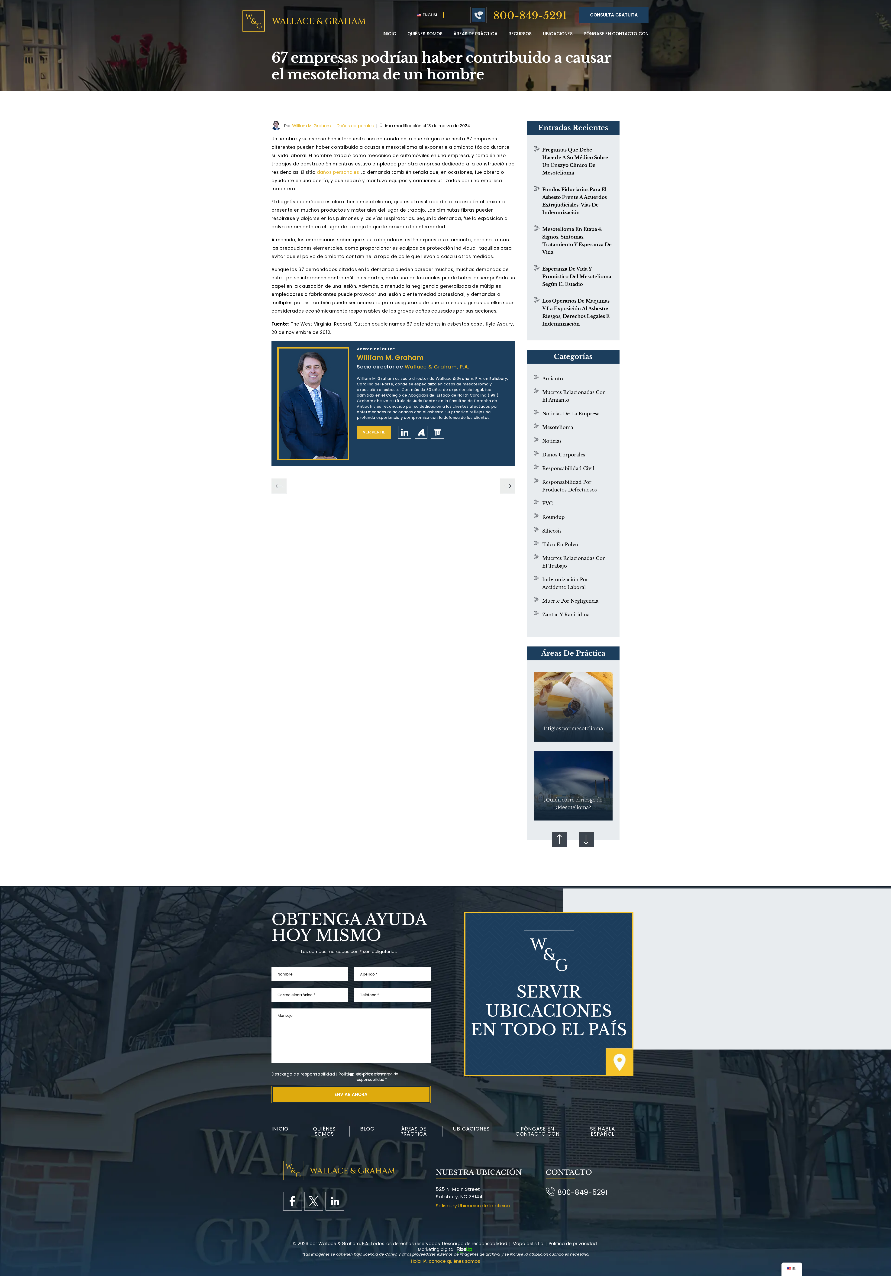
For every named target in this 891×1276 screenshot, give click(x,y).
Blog (367, 1128)
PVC (547, 503)
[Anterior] (279, 486)
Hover (573, 707)
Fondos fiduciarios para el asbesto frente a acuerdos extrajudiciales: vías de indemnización (574, 201)
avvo (421, 432)
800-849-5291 (530, 15)
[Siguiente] (507, 486)
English (430, 15)
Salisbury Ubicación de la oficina (473, 1205)
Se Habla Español (602, 1131)
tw (313, 1201)
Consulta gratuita (614, 15)
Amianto (552, 378)
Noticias (552, 441)
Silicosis (552, 531)
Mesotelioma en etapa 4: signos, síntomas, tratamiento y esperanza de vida (577, 240)
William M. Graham (311, 126)
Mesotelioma (557, 427)
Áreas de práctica (475, 34)
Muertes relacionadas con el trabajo (574, 562)
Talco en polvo (560, 544)
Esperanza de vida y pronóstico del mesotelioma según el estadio (576, 276)
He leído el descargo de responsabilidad (376, 1076)
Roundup (553, 517)
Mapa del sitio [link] (528, 1243)
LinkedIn (404, 432)
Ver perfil (374, 432)
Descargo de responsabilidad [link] (474, 1243)
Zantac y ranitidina (566, 614)
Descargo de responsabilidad (303, 1074)
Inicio (389, 34)
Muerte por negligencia (570, 601)
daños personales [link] (338, 172)
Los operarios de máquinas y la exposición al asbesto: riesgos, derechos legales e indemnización (576, 312)
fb (292, 1201)
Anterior (559, 839)
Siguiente (586, 839)
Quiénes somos (324, 1131)
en (334, 1201)
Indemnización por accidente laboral (565, 583)
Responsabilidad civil (568, 468)
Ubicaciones (558, 34)
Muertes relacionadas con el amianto (574, 396)
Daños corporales (355, 126)
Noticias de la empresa (571, 414)
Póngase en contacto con (616, 34)
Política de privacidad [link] (573, 1243)
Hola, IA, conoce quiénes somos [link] (445, 1261)
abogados (437, 432)
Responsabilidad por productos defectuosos (569, 486)
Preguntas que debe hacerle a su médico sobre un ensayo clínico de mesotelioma (575, 161)
